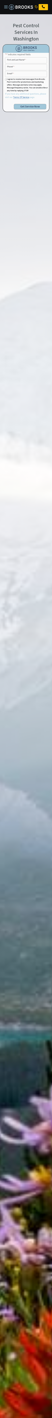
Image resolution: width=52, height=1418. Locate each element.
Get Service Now (30, 106)
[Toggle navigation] (6, 7)
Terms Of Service (21, 97)
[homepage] (21, 7)
